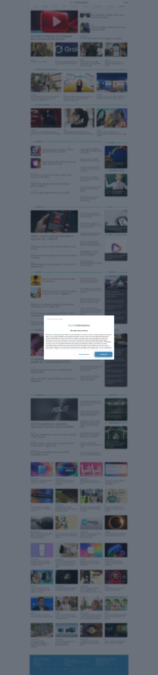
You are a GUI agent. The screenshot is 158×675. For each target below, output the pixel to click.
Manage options (84, 354)
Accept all (103, 354)
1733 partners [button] (57, 334)
